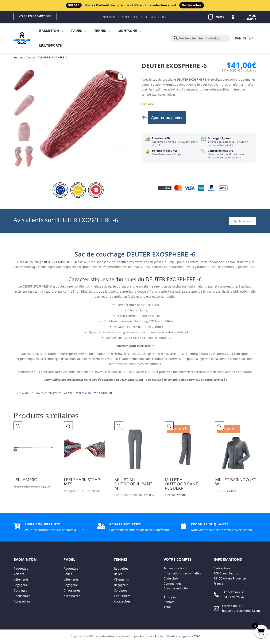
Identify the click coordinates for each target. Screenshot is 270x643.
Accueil (31, 57)
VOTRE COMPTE (178, 559)
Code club (171, 578)
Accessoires (22, 601)
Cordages (20, 590)
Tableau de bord (175, 568)
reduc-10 (105, 393)
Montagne (127, 30)
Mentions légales (179, 636)
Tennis (100, 30)
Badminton (49, 30)
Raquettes (21, 568)
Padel (76, 30)
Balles (68, 574)
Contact (169, 602)
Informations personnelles (182, 573)
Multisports (50, 45)
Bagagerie (21, 585)
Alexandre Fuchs (151, 636)
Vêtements (21, 579)
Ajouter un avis (243, 221)
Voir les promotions (35, 16)
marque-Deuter (87, 393)
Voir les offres (191, 5)
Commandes (172, 583)
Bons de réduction (177, 588)
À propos (170, 597)
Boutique (19, 57)
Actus (167, 607)
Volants (19, 574)
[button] (121, 76)
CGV (197, 636)
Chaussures (22, 596)
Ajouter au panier (167, 117)
